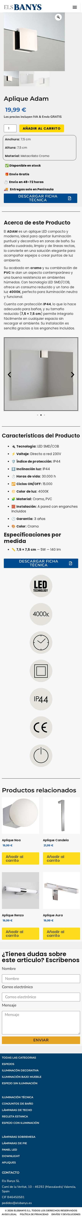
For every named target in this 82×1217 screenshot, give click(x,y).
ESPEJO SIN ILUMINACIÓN (19, 1083)
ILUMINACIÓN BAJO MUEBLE (21, 1077)
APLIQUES (9, 1162)
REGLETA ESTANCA (15, 1116)
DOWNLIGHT (11, 1156)
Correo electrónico (17, 987)
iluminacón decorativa (20, 1070)
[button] (74, 7)
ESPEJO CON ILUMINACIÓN (20, 1123)
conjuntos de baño (17, 1103)
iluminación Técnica (17, 1097)
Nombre (9, 969)
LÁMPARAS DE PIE (14, 1143)
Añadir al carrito (42, 128)
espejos (8, 1064)
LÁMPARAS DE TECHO (17, 1110)
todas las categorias (19, 1057)
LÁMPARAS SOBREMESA (18, 1137)
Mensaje (9, 1005)
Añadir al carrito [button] (14, 858)
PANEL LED (9, 1149)
